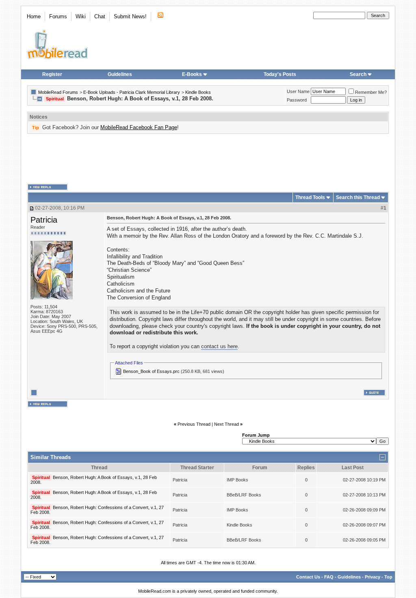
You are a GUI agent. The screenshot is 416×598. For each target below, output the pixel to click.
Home (34, 16)
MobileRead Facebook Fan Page (138, 127)
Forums (58, 16)
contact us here (219, 346)
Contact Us (308, 576)
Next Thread (226, 424)
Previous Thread (194, 424)
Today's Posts (280, 74)
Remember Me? (371, 92)
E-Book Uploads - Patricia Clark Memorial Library (131, 92)
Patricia (43, 219)
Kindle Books (198, 92)
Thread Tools (310, 197)
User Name (298, 91)
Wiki (81, 16)
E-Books (192, 74)
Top (388, 576)
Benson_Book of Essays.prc (151, 371)
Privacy (372, 576)
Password (297, 100)
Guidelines (120, 74)
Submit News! (130, 16)
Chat (99, 16)
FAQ (329, 576)
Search (358, 74)
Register (52, 74)
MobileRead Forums (58, 92)
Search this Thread (358, 197)
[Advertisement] (208, 159)
